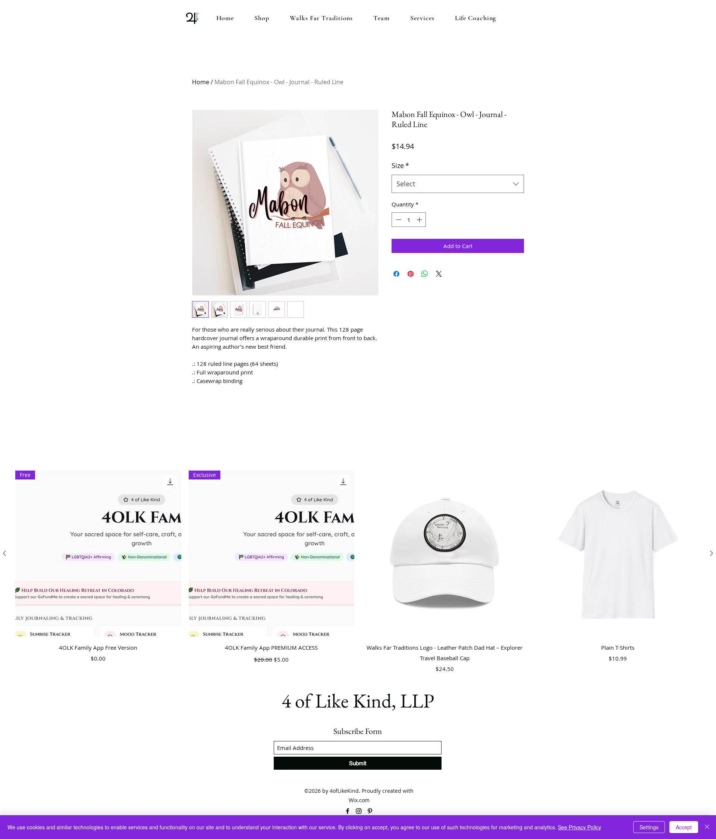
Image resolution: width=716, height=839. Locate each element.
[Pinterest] (370, 811)
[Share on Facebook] (396, 273)
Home (200, 82)
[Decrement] (398, 220)
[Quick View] (445, 553)
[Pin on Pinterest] (410, 273)
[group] (358, 572)
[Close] (707, 827)
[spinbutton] (409, 220)
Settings (649, 827)
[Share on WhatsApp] (424, 273)
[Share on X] (438, 273)
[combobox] (458, 184)
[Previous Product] (4, 553)
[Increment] (420, 220)
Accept (684, 827)
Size (400, 165)
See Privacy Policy (579, 827)
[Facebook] (347, 811)
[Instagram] (358, 811)
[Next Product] (711, 553)
